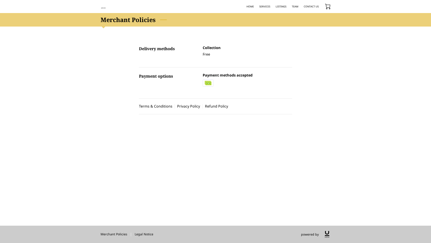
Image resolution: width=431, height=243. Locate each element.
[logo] (327, 234)
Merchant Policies (114, 234)
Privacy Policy (188, 106)
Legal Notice (144, 234)
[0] (327, 6)
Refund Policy (216, 106)
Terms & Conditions (155, 106)
